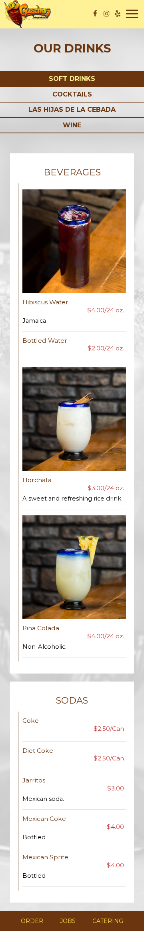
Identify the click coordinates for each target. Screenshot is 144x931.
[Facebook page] (95, 13)
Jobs (68, 921)
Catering (107, 921)
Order (32, 921)
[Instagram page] (106, 13)
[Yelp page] (117, 13)
